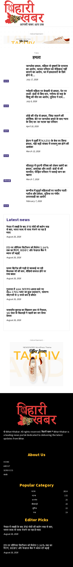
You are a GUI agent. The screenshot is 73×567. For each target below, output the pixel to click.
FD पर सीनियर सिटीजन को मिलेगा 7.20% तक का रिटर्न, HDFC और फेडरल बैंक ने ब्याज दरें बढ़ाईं (27, 250)
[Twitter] (36, 445)
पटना (6, 81)
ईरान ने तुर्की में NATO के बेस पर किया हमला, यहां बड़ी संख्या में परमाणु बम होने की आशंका (47, 144)
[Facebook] (24, 445)
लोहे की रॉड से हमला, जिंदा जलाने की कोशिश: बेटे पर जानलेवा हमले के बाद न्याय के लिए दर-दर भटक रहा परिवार (47, 119)
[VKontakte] (43, 445)
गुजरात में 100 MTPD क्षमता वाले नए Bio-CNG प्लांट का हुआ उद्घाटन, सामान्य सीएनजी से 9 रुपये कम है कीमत (27, 292)
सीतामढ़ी (7, 181)
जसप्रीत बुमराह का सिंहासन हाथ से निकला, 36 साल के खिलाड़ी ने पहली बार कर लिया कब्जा (26, 313)
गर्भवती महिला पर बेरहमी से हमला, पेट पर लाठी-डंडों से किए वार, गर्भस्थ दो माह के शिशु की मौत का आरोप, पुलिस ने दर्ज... (46, 94)
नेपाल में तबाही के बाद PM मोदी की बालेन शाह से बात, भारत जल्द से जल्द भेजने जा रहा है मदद (27, 229)
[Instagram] (30, 445)
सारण (6, 131)
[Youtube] (49, 445)
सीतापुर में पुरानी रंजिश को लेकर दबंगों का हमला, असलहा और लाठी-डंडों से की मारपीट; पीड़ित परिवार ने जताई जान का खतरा (46, 170)
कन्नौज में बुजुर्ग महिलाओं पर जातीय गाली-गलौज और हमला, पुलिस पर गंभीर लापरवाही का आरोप (47, 194)
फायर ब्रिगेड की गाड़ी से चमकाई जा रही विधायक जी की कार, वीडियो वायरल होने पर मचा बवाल (26, 271)
